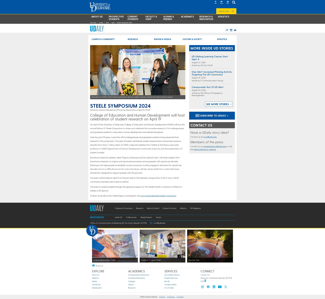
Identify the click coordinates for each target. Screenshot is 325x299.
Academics (187, 16)
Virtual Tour (96, 284)
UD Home (93, 22)
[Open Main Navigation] (234, 3)
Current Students (132, 17)
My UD (167, 281)
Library (131, 284)
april (113, 22)
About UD (97, 16)
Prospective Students (116, 17)
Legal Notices (171, 297)
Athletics (223, 16)
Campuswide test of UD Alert (207, 87)
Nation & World (162, 39)
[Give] (228, 2)
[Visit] (215, 2)
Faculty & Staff (151, 17)
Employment (97, 288)
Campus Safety (170, 284)
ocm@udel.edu (210, 137)
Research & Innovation (206, 17)
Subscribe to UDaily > (214, 115)
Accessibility (180, 297)
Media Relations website (205, 149)
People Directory (171, 278)
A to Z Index (169, 288)
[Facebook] (208, 287)
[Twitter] (225, 287)
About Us (95, 275)
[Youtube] (220, 287)
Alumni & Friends (168, 17)
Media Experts (146, 217)
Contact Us (205, 275)
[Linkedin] (214, 287)
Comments (162, 297)
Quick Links (224, 11)
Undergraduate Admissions (138, 275)
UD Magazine (195, 208)
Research (133, 39)
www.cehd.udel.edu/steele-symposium (158, 195)
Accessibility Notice (172, 275)
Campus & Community (103, 39)
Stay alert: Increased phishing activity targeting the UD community (212, 73)
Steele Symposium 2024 (124, 22)
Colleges (131, 281)
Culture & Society (192, 39)
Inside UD (118, 217)
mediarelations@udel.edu (214, 146)
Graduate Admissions (136, 278)
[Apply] (221, 2)
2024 (107, 22)
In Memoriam (131, 217)
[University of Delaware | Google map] (205, 281)
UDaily (101, 22)
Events (158, 217)
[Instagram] (202, 287)
